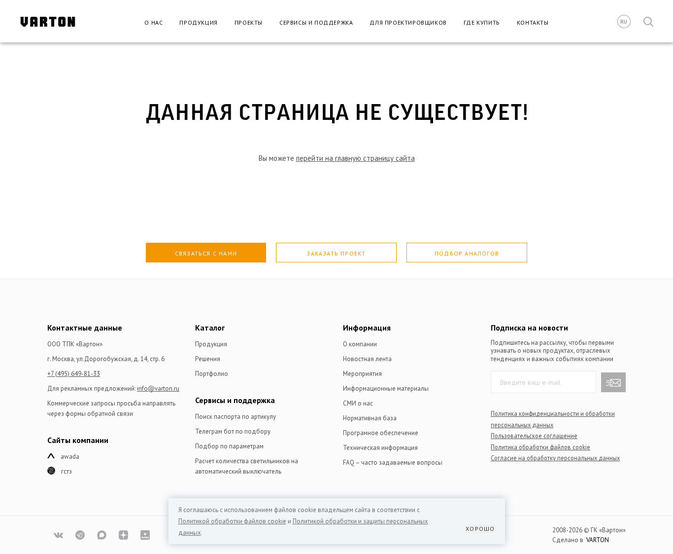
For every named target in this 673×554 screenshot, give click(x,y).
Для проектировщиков (408, 22)
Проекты (249, 22)
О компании (360, 344)
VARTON (597, 540)
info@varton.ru (158, 388)
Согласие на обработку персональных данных (555, 458)
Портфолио (211, 373)
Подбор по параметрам (229, 446)
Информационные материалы (386, 388)
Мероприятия (362, 373)
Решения (207, 359)
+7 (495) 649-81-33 (73, 373)
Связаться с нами (206, 253)
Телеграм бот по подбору (232, 431)
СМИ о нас (358, 403)
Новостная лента (367, 359)
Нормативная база (370, 418)
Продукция (198, 22)
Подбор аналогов (467, 253)
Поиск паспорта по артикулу (235, 416)
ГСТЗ (66, 471)
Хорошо (480, 528)
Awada (70, 456)
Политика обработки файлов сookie (540, 447)
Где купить (482, 22)
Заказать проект (336, 253)
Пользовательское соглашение (534, 436)
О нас (153, 22)
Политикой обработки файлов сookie (232, 521)
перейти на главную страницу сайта (355, 158)
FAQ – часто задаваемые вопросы (392, 462)
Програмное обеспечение (380, 433)
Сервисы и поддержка (316, 22)
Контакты (533, 22)
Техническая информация (380, 447)
